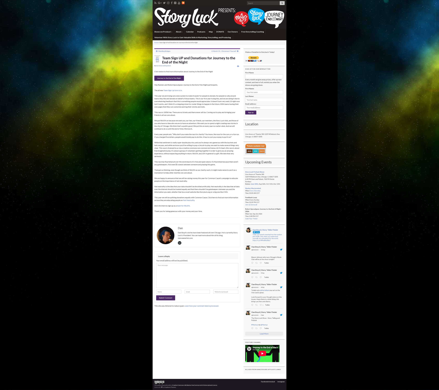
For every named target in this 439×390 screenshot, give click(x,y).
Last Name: (249, 96)
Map (211, 32)
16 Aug (263, 250)
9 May (262, 273)
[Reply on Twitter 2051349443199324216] (253, 305)
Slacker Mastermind (253, 188)
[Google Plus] (160, 2)
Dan (157, 66)
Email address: (250, 104)
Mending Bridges (164, 51)
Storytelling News (165, 66)
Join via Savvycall (251, 205)
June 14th (254, 184)
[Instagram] (168, 2)
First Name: (249, 89)
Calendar (190, 32)
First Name (249, 73)
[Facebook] (172, 2)
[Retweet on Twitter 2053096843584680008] (257, 277)
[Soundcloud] (183, 2)
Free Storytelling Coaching (252, 32)
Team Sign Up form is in (172, 90)
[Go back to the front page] (219, 17)
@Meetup (264, 325)
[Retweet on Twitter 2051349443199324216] (257, 305)
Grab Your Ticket (251, 219)
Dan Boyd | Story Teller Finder (264, 247)
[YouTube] (179, 2)
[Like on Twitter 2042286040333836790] (261, 328)
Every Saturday (255, 191)
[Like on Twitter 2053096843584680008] (261, 277)
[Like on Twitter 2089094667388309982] (261, 263)
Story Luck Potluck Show (254, 172)
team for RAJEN (183, 206)
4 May (262, 287)
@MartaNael (264, 290)
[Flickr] (175, 2)
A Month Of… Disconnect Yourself (223, 51)
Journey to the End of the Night (169, 78)
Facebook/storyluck (268, 382)
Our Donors (233, 32)
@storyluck (255, 250)
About (179, 32)
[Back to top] (434, 385)
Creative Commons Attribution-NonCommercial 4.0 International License (194, 385)
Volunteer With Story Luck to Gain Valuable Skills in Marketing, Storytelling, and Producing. (192, 37)
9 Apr (262, 315)
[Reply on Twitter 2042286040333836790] (253, 328)
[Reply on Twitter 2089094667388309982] (253, 263)
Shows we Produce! (162, 32)
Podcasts (201, 32)
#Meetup (254, 325)
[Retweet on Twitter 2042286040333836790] (257, 328)
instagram (281, 382)
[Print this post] (238, 66)
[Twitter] (164, 2)
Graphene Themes (170, 387)
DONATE (220, 32)
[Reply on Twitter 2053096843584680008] (253, 277)
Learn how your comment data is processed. (202, 306)
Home (156, 42)
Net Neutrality (188, 200)
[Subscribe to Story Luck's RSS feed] (155, 2)
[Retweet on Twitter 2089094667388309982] (257, 263)
